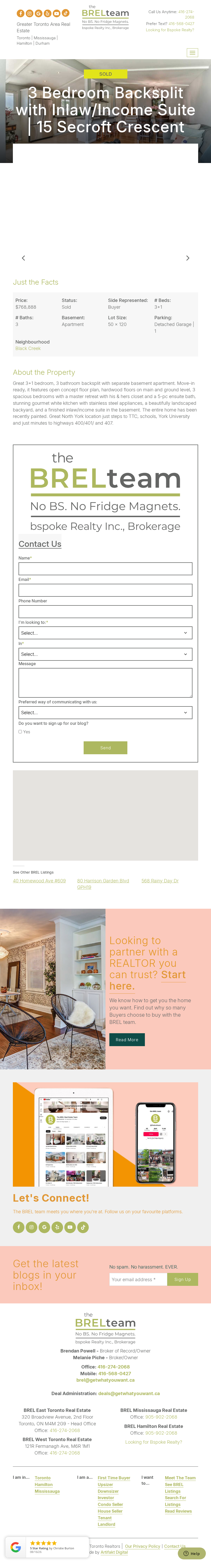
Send (105, 748)
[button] (23, 205)
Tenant (105, 1518)
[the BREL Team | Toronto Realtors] (105, 16)
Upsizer (105, 1484)
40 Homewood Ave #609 (39, 880)
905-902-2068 (161, 1416)
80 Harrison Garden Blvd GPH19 (103, 884)
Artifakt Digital (114, 1552)
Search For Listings (175, 1501)
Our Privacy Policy (142, 1546)
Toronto (43, 1478)
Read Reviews (178, 1511)
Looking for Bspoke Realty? (170, 30)
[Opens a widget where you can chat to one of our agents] (192, 1554)
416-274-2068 (186, 14)
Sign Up (182, 1279)
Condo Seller (110, 1504)
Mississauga (47, 1491)
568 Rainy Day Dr (160, 880)
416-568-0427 (181, 23)
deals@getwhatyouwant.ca (129, 1393)
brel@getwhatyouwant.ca (105, 1380)
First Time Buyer (114, 1478)
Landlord (106, 1524)
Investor (106, 1497)
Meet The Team (180, 1478)
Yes (26, 732)
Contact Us (175, 1546)
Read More (127, 1040)
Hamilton (44, 1484)
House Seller (110, 1511)
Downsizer (108, 1491)
